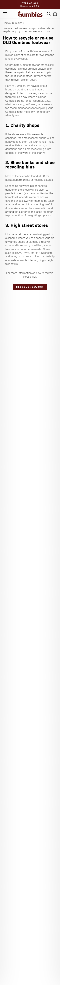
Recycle (6, 31)
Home (6, 22)
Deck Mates (19, 28)
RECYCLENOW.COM (30, 286)
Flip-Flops (31, 28)
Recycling (16, 31)
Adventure (7, 28)
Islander (50, 28)
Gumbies (17, 22)
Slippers (32, 31)
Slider (24, 31)
